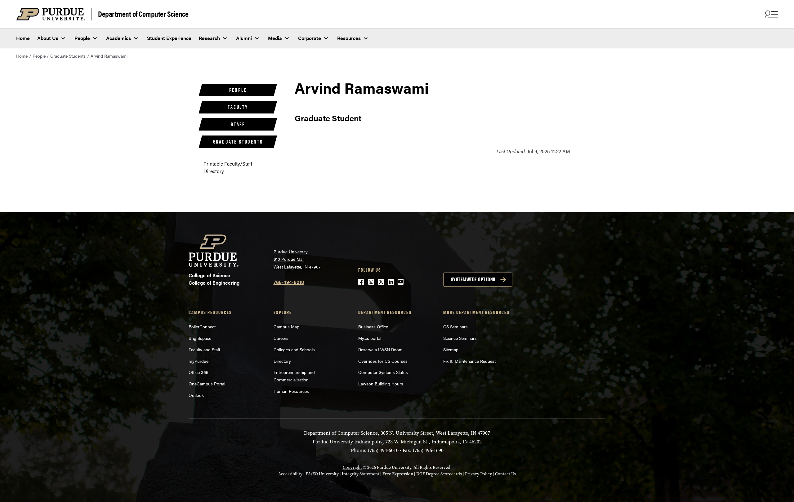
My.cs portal (369, 338)
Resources (349, 38)
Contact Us (505, 474)
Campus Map (286, 326)
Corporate (309, 38)
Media (275, 38)
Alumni (244, 38)
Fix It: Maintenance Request (469, 361)
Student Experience (169, 38)
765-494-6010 (289, 282)
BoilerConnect (202, 326)
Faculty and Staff (204, 349)
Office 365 (198, 372)
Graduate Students (68, 56)
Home (23, 38)
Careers (281, 338)
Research (209, 38)
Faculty (238, 107)
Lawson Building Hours (380, 383)
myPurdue (198, 361)
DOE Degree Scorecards (439, 474)
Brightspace (200, 338)
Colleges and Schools (294, 349)
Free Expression (397, 474)
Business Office (373, 326)
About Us (47, 38)
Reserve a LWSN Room (380, 349)
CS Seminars (455, 326)
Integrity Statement (360, 474)
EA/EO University (322, 474)
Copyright (352, 467)
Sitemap (450, 349)
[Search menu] (770, 14)
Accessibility (290, 474)
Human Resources (291, 391)
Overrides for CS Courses (383, 361)
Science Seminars (460, 338)
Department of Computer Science (143, 13)
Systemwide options (473, 279)
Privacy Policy (478, 474)
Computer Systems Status (383, 372)
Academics (118, 38)
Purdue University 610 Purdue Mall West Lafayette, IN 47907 (297, 259)
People (82, 38)
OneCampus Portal (207, 383)
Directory (282, 361)
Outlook (196, 395)
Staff (238, 124)
